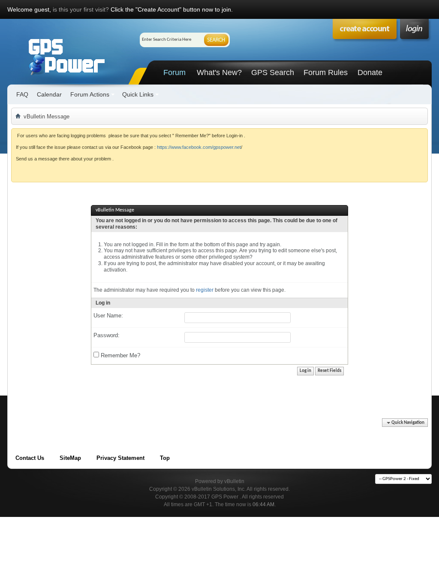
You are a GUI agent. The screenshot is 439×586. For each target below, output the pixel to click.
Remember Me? (119, 355)
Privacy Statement (120, 458)
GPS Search (272, 72)
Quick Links (137, 94)
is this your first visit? (81, 9)
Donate (370, 72)
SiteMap (70, 458)
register (204, 290)
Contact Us (29, 458)
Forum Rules (326, 72)
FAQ (22, 94)
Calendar (49, 94)
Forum (174, 72)
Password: (106, 335)
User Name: (108, 315)
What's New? (219, 72)
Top (165, 458)
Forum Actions (89, 94)
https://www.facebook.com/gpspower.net (199, 147)
